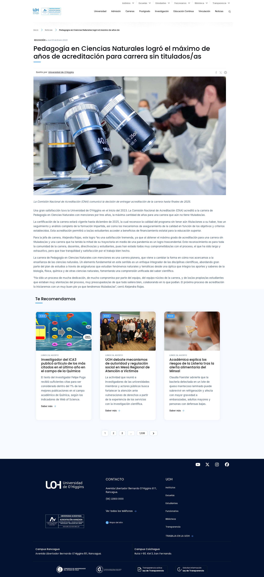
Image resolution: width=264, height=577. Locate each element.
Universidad (100, 11)
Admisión (116, 11)
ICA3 (42, 316)
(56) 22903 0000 (115, 498)
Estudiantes (161, 3)
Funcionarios (181, 3)
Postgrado (144, 11)
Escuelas (143, 3)
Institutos (127, 3)
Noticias (219, 11)
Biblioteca (200, 3)
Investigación (162, 11)
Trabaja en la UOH (178, 536)
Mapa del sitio (116, 522)
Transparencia (220, 3)
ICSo (106, 316)
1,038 (142, 433)
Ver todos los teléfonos (119, 510)
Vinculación (204, 11)
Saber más (47, 406)
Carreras (130, 11)
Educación (39, 40)
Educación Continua (184, 11)
